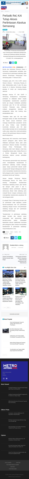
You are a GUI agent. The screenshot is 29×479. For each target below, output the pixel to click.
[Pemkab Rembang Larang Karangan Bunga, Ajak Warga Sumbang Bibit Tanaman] (4, 389)
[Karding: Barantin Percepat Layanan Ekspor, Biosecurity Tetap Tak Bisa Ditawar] (20, 274)
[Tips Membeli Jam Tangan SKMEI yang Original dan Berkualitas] (6, 351)
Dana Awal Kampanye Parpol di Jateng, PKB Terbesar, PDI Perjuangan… (17, 323)
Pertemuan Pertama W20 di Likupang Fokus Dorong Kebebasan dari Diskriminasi (21, 259)
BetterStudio (18, 476)
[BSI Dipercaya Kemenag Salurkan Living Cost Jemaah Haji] (4, 421)
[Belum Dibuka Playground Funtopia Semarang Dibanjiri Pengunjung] (6, 344)
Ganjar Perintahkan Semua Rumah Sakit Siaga (8, 258)
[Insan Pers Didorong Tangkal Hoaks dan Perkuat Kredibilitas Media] (4, 454)
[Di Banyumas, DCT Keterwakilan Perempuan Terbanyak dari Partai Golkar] (6, 337)
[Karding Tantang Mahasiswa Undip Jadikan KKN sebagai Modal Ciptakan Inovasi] (8, 274)
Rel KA (10, 233)
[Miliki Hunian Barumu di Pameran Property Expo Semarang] (4, 403)
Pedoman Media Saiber (12, 464)
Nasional (5, 29)
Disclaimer (8, 462)
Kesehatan (5, 288)
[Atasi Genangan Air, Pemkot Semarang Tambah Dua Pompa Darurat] (4, 428)
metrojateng (5, 233)
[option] (14, 338)
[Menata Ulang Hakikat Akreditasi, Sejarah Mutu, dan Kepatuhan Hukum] (8, 291)
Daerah (4, 270)
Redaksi (12, 466)
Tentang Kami (13, 468)
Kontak (18, 462)
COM (13, 67)
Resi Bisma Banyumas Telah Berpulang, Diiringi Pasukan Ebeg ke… (17, 330)
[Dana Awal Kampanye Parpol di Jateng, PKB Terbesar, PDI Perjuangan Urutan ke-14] (6, 324)
